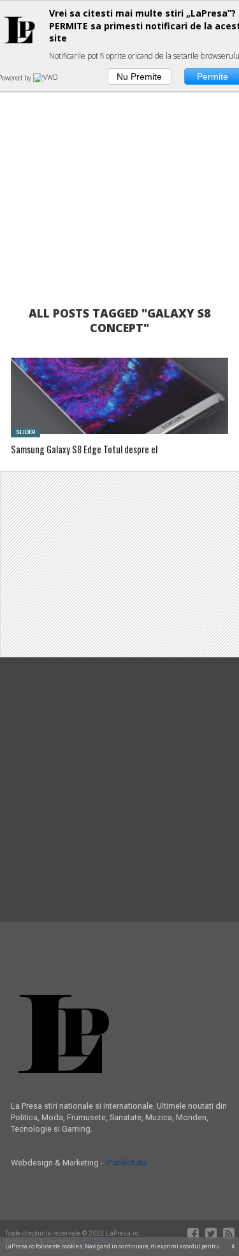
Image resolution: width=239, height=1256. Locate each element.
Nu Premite (139, 76)
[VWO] (46, 77)
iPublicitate (126, 1162)
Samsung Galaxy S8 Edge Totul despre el (84, 450)
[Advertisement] (119, 164)
